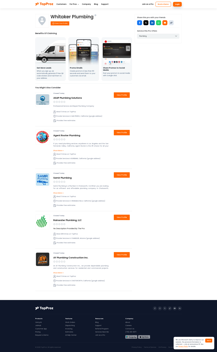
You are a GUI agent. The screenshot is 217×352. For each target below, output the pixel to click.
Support (104, 4)
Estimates (69, 332)
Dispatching (70, 325)
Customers (61, 4)
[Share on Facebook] (139, 22)
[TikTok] (170, 308)
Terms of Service (150, 347)
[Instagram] (160, 308)
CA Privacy (162, 347)
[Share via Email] (164, 22)
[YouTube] (175, 308)
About (127, 322)
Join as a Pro (147, 4)
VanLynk (38, 322)
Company (86, 4)
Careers (128, 325)
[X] (165, 308)
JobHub (38, 325)
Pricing (37, 332)
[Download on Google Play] (131, 337)
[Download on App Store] (144, 337)
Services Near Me (102, 332)
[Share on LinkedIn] (152, 22)
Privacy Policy (137, 347)
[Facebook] (155, 308)
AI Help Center (71, 335)
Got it (209, 340)
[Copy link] (171, 22)
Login (177, 4)
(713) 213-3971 (130, 332)
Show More (57, 150)
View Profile (122, 95)
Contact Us (129, 329)
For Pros (73, 4)
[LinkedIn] (180, 308)
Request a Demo (41, 335)
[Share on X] (145, 22)
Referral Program (102, 329)
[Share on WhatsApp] (158, 22)
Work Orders (70, 322)
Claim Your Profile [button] (61, 23)
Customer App (41, 329)
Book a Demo (163, 4)
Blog (96, 4)
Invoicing (68, 329)
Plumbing (143, 36)
